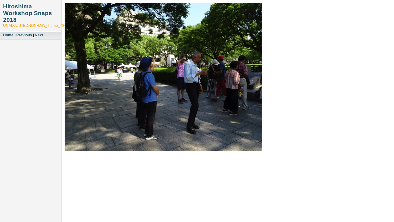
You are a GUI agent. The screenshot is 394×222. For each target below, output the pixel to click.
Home (8, 35)
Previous (24, 35)
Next (39, 35)
